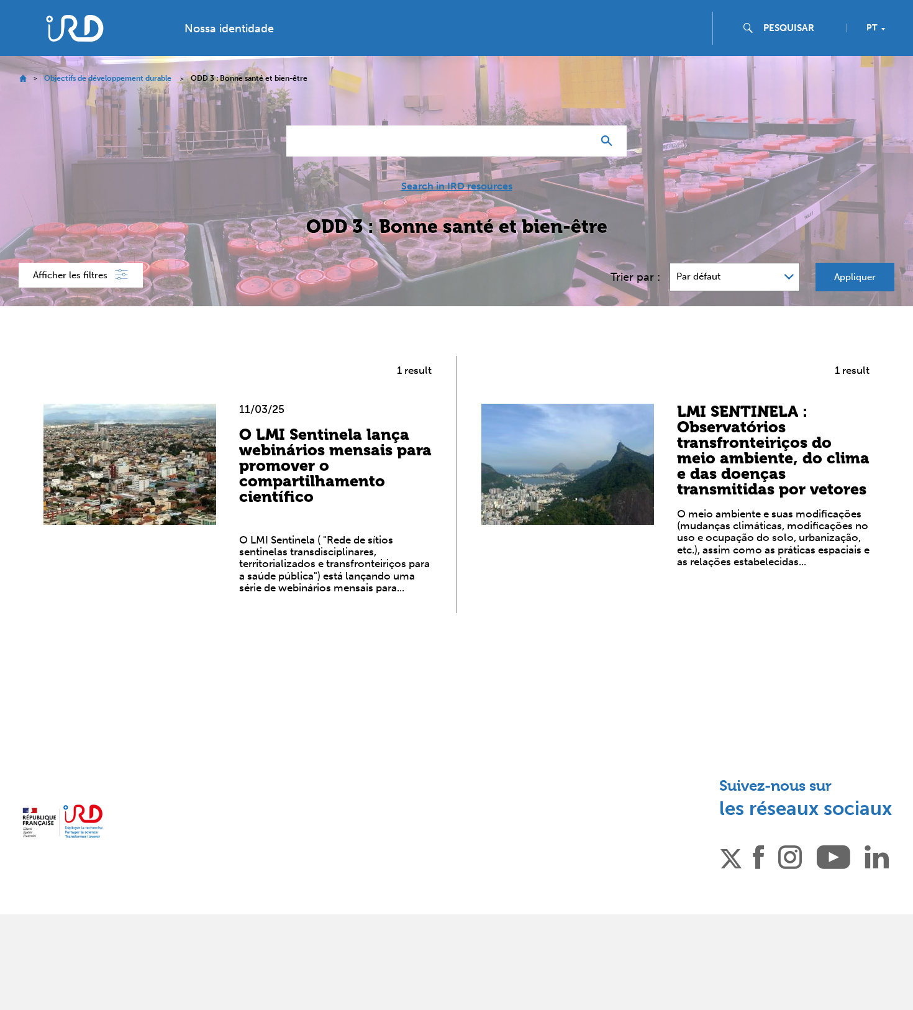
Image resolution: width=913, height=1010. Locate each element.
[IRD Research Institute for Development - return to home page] (62, 821)
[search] (800, 28)
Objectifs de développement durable (107, 78)
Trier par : (635, 277)
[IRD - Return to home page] (74, 28)
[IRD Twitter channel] (731, 856)
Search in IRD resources (456, 186)
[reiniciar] (578, 141)
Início (23, 78)
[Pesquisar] (610, 141)
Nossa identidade (229, 28)
